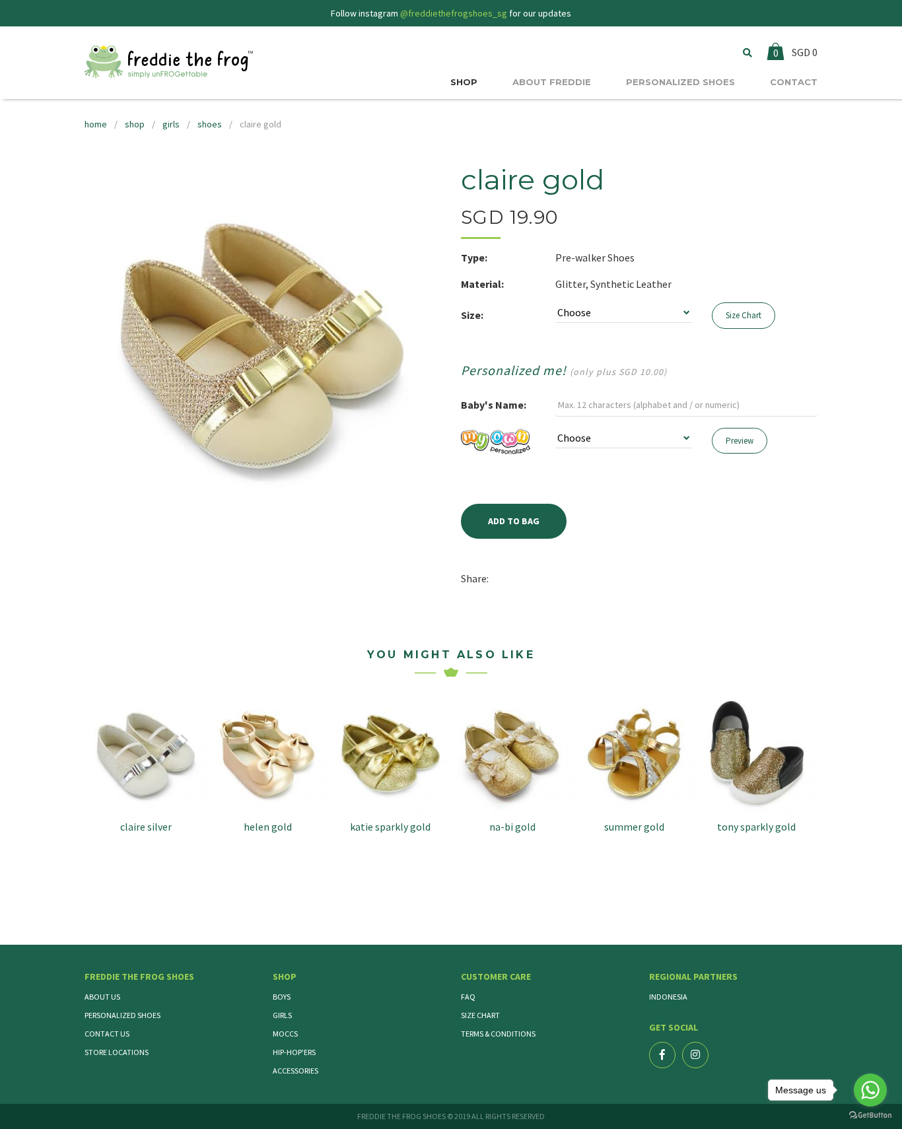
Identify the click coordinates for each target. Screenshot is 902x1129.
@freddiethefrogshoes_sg (453, 13)
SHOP (463, 82)
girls (171, 124)
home (96, 124)
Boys (282, 997)
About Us (102, 997)
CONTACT (793, 82)
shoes (209, 124)
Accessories (295, 1071)
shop (135, 124)
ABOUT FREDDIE (551, 82)
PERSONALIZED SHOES (680, 82)
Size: (472, 315)
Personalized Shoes (122, 1015)
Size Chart (743, 315)
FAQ (468, 997)
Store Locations (117, 1052)
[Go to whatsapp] (870, 1090)
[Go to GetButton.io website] (870, 1115)
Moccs (285, 1034)
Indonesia (668, 997)
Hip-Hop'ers (294, 1052)
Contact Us (107, 1034)
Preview (739, 440)
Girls (282, 1015)
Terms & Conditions (498, 1034)
